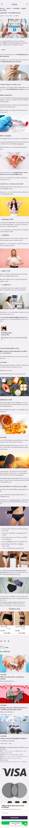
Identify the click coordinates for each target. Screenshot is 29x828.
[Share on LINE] (4, 641)
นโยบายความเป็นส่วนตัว (6, 762)
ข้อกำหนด (16, 762)
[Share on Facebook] (8, 641)
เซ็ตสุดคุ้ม (2, 753)
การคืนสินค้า (23, 762)
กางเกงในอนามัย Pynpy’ (15, 500)
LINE (4, 758)
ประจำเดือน (16, 8)
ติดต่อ (19, 756)
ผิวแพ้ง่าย (12, 541)
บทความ (9, 8)
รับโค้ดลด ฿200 (14, 817)
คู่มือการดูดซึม (19, 754)
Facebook (4, 602)
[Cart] (27, 4)
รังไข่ (9, 136)
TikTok (19, 758)
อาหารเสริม (7, 402)
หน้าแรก (2, 8)
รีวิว (13, 756)
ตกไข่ (13, 110)
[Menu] (2, 4)
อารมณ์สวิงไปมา (5, 235)
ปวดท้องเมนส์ (5, 219)
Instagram (9, 602)
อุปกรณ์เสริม (8, 753)
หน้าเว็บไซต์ (3, 598)
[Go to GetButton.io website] (25, 826)
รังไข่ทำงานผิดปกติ (18, 144)
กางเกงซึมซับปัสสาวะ (18, 751)
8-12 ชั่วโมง (19, 533)
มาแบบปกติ (18, 475)
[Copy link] (12, 641)
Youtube (19, 602)
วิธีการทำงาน (7, 754)
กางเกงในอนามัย (7, 751)
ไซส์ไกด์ (13, 754)
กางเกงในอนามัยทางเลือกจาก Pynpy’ (11, 574)
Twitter (14, 602)
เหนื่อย (3, 271)
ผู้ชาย (25, 751)
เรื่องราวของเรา (7, 756)
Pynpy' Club (24, 756)
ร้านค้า (16, 756)
